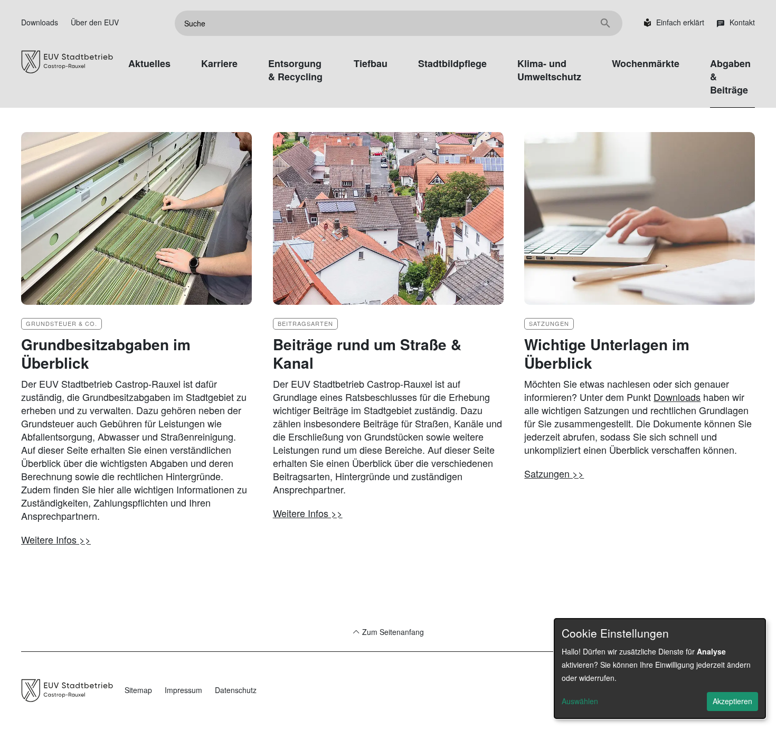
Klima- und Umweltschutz (549, 70)
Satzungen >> (554, 473)
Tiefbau (370, 63)
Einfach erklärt (680, 22)
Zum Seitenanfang (392, 632)
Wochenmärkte (645, 63)
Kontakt (742, 22)
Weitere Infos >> (56, 539)
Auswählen (580, 701)
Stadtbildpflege (452, 63)
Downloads (39, 22)
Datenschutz (236, 690)
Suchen (605, 23)
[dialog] (659, 668)
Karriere (219, 63)
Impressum (183, 690)
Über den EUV (95, 22)
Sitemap (138, 690)
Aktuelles (149, 63)
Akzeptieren (732, 701)
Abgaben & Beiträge (730, 77)
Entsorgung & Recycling (295, 70)
